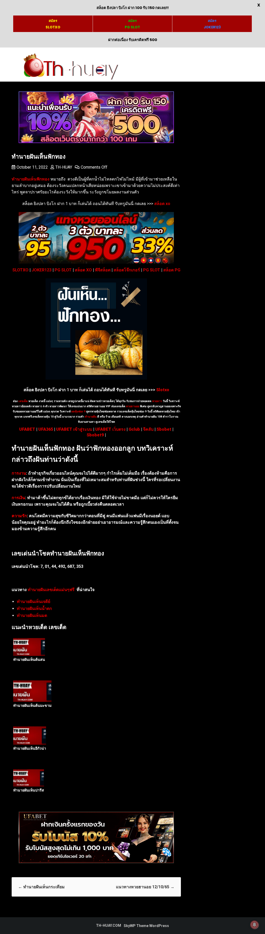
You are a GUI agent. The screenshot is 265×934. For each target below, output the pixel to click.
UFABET (27, 429)
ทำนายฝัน (90, 416)
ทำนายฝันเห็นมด (32, 615)
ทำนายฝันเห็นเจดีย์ (33, 601)
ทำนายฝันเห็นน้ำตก (34, 608)
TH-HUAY (63, 167)
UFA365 (45, 429)
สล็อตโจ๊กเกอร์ (127, 270)
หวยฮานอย (132, 406)
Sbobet (164, 429)
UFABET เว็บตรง (110, 429)
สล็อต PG (171, 270)
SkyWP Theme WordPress (146, 926)
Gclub (134, 429)
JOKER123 (41, 270)
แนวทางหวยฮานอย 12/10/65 (145, 886)
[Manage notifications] (254, 925)
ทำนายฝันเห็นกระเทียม (41, 886)
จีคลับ (148, 429)
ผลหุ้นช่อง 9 (78, 411)
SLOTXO (20, 270)
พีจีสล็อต (103, 270)
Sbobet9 (95, 435)
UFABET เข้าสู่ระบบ (74, 429)
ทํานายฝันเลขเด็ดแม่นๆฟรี (51, 589)
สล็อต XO (83, 270)
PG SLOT (63, 270)
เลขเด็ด (23, 401)
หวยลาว (157, 401)
